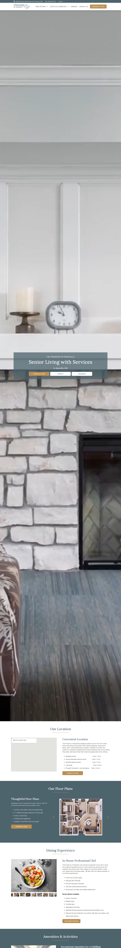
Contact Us (83, 6)
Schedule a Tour (98, 6)
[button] (53, 817)
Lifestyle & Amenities (58, 6)
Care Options (40, 6)
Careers (74, 6)
